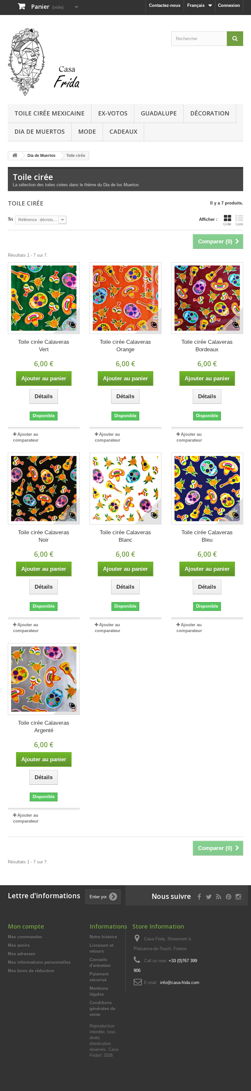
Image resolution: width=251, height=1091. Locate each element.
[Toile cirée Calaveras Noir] (43, 488)
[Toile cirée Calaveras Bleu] (207, 488)
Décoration (209, 113)
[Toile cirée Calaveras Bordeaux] (207, 298)
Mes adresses (21, 953)
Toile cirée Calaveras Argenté (43, 727)
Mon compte (26, 926)
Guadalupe (159, 113)
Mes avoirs (19, 945)
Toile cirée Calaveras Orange (125, 346)
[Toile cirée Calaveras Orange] (125, 298)
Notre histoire (103, 936)
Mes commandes (25, 936)
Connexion (229, 5)
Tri (10, 219)
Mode (87, 131)
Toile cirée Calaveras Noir (43, 536)
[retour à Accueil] (14, 156)
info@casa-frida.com (179, 982)
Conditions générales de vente (102, 1008)
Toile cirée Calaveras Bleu (207, 536)
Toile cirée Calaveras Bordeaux (207, 346)
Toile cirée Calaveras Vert (43, 346)
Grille (227, 224)
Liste (239, 224)
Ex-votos (112, 113)
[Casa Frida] (44, 62)
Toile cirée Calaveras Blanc (125, 536)
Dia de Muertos (39, 131)
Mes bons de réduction (31, 970)
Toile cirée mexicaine (49, 113)
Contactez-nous (164, 5)
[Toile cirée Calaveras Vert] (43, 298)
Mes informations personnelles (39, 962)
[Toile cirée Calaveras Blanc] (125, 488)
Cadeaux (123, 131)
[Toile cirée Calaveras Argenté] (43, 679)
